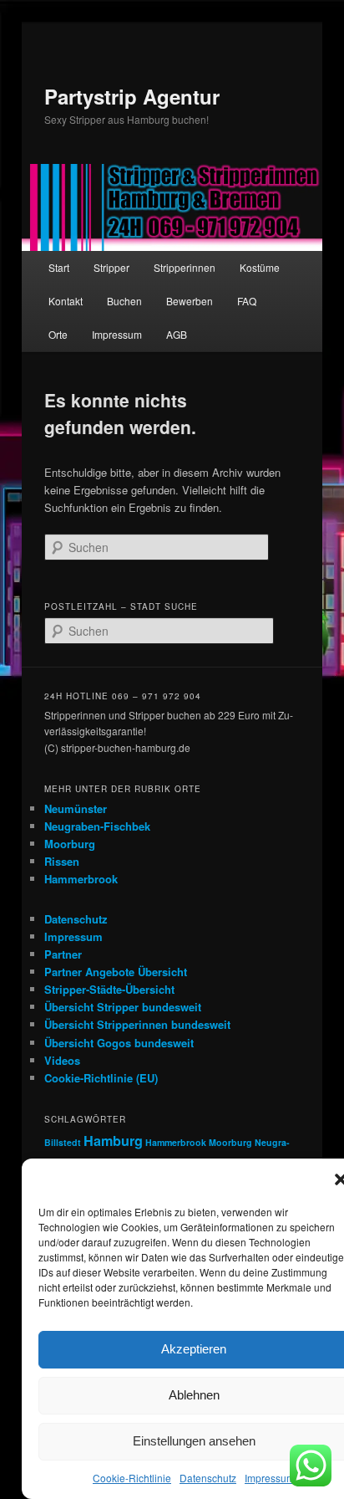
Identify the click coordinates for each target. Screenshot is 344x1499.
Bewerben (189, 301)
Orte (58, 334)
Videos (62, 1060)
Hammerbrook (81, 879)
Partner (63, 954)
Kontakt (65, 301)
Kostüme (260, 267)
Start (58, 267)
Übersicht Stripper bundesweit (122, 1007)
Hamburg (113, 1140)
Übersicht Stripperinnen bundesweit (137, 1024)
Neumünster (75, 808)
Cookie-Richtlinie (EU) (101, 1078)
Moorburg (69, 844)
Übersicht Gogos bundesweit (119, 1043)
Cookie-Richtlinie (132, 1478)
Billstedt (62, 1142)
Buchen (124, 301)
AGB (176, 334)
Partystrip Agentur (132, 96)
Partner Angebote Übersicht (115, 972)
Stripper (111, 267)
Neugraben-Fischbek (97, 826)
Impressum (270, 1478)
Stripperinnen (184, 267)
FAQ (246, 301)
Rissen (61, 861)
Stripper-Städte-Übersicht (109, 989)
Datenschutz (208, 1478)
